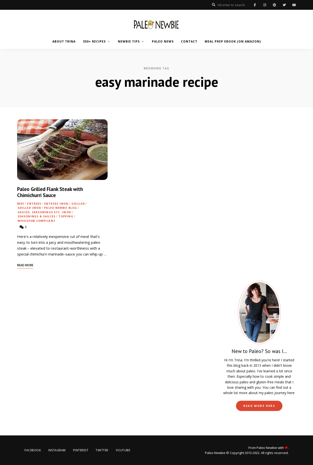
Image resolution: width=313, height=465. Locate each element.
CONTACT (189, 41)
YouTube (294, 5)
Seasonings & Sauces (37, 216)
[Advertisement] (259, 192)
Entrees (34, 203)
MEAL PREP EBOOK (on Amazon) (233, 41)
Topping (65, 216)
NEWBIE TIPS (129, 41)
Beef (20, 203)
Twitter (284, 5)
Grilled (78, 203)
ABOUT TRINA (64, 41)
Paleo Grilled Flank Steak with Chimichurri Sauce (50, 192)
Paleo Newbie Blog (60, 208)
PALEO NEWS (163, 41)
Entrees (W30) (56, 203)
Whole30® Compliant (37, 220)
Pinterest (274, 5)
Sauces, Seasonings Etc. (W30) (44, 212)
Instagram (264, 5)
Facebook (255, 5)
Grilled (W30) (29, 208)
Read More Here (259, 406)
